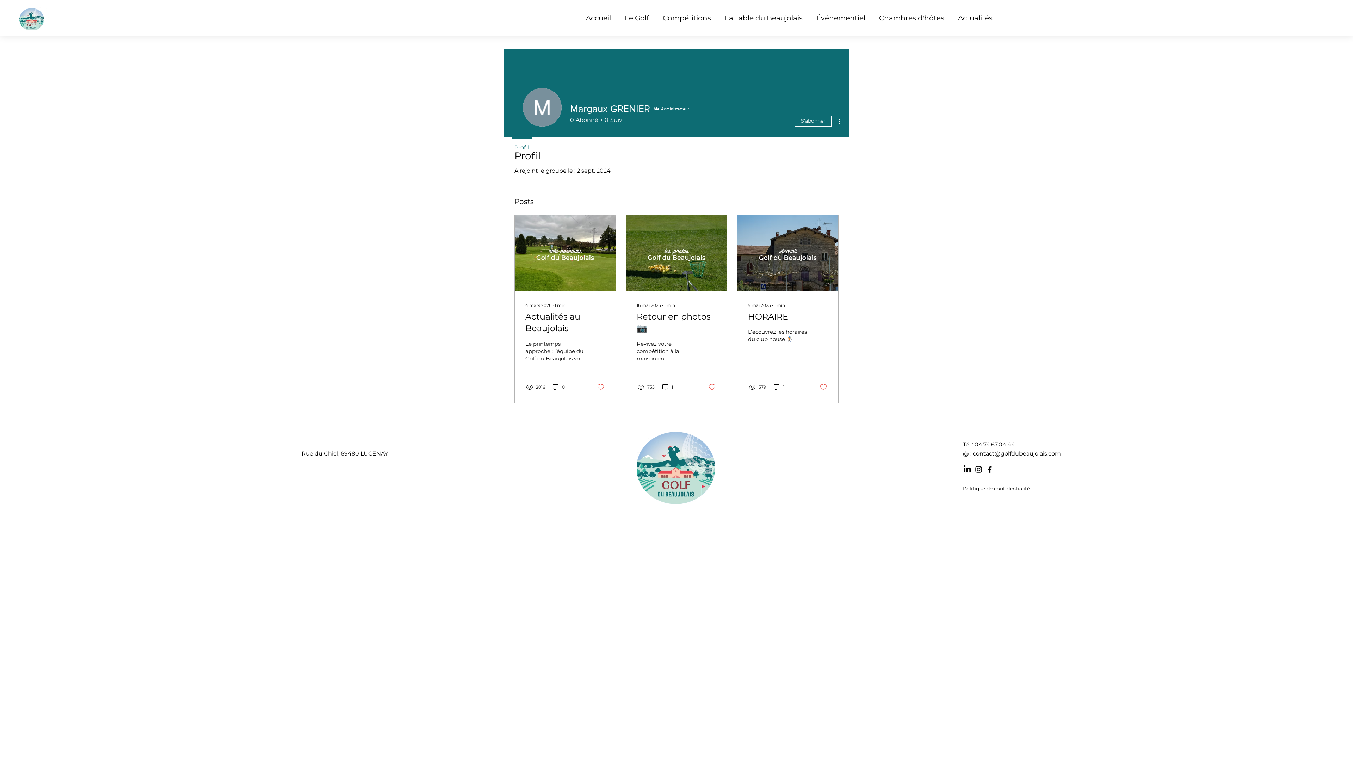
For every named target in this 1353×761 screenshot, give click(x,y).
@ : (968, 453)
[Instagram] (978, 469)
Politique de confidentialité (996, 488)
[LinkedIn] (967, 469)
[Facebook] (990, 469)
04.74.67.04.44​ (995, 444)
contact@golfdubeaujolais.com (1017, 453)
